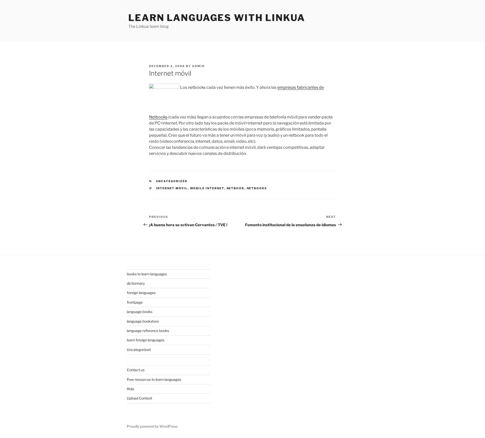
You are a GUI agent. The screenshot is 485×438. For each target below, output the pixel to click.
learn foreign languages (145, 340)
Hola (130, 389)
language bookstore (143, 321)
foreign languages (141, 292)
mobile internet (207, 188)
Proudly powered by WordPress (152, 426)
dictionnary (136, 283)
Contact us (135, 370)
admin (198, 66)
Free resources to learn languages (154, 379)
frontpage (135, 302)
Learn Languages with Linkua (216, 17)
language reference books (148, 330)
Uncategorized (172, 181)
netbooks (257, 188)
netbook (236, 188)
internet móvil (172, 188)
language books (139, 311)
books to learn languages (147, 274)
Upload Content (139, 398)
